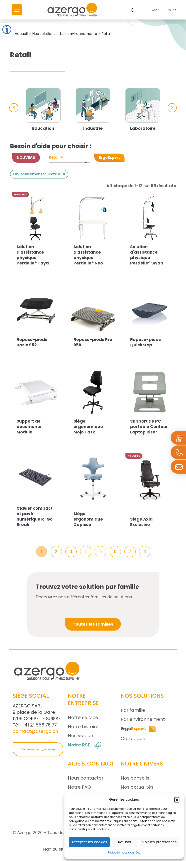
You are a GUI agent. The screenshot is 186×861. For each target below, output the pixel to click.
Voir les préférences (159, 842)
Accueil (21, 33)
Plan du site (54, 849)
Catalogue (133, 738)
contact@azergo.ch (35, 731)
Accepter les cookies (89, 842)
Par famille (133, 710)
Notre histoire (83, 726)
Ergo (133, 728)
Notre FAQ (79, 787)
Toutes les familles (93, 624)
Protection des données (124, 852)
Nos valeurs (81, 735)
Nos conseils (135, 778)
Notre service (83, 717)
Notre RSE (79, 745)
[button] (7, 29)
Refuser (124, 842)
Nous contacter (85, 778)
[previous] (13, 107)
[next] (172, 107)
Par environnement (143, 719)
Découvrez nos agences (36, 749)
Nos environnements (78, 33)
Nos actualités (137, 787)
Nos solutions (43, 33)
